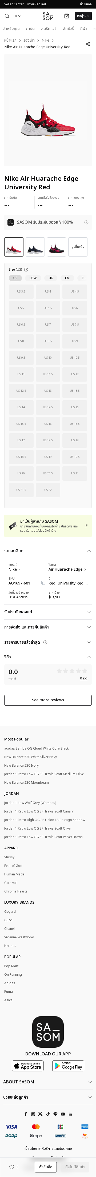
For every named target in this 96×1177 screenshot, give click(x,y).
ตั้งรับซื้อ (45, 1167)
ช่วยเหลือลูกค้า (15, 1097)
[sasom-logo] (48, 16)
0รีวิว (83, 678)
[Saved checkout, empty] (66, 16)
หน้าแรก (10, 40)
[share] (88, 44)
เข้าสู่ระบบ (83, 16)
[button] (7, 16)
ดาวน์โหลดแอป (36, 4)
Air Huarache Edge (65, 569)
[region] (48, 110)
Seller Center (14, 4)
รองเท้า (29, 40)
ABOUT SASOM (18, 1082)
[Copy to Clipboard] (43, 583)
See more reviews (48, 700)
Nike (45, 40)
